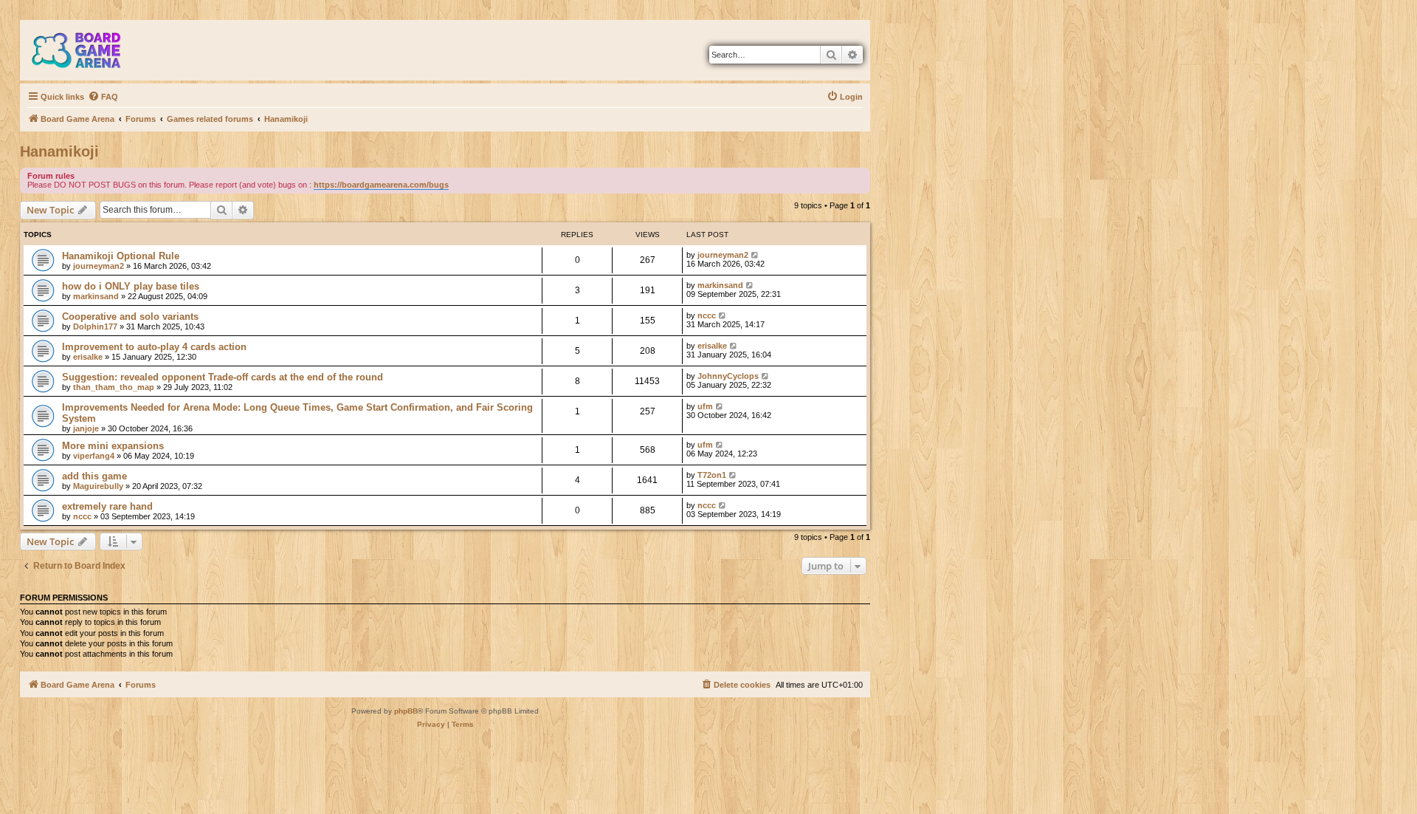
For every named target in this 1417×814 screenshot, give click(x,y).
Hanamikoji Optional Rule (120, 255)
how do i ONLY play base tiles (130, 286)
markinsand (96, 296)
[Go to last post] (755, 254)
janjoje (86, 428)
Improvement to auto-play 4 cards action (154, 346)
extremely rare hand (107, 506)
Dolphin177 (95, 326)
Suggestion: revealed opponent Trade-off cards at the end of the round (222, 377)
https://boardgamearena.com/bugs (381, 184)
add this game (94, 476)
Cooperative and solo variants (130, 316)
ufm (705, 406)
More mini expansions (113, 445)
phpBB (406, 711)
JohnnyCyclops (728, 376)
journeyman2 (98, 265)
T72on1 (711, 475)
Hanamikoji (59, 151)
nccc (706, 315)
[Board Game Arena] (87, 50)
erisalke (88, 356)
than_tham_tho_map (113, 387)
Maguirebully (98, 486)
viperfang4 (93, 455)
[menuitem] (103, 97)
